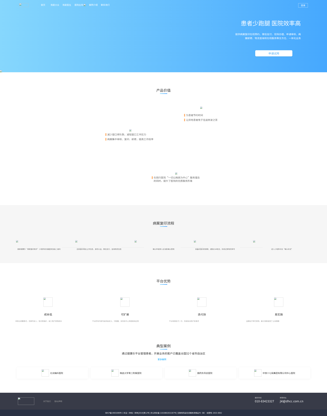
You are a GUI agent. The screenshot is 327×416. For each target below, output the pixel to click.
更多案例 (162, 359)
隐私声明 (58, 401)
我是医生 (66, 4)
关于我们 (47, 401)
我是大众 (55, 4)
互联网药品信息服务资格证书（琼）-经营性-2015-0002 (199, 413)
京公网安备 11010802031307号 (163, 413)
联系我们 (105, 4)
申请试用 (273, 53)
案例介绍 (93, 4)
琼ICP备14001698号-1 (114, 413)
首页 (43, 4)
